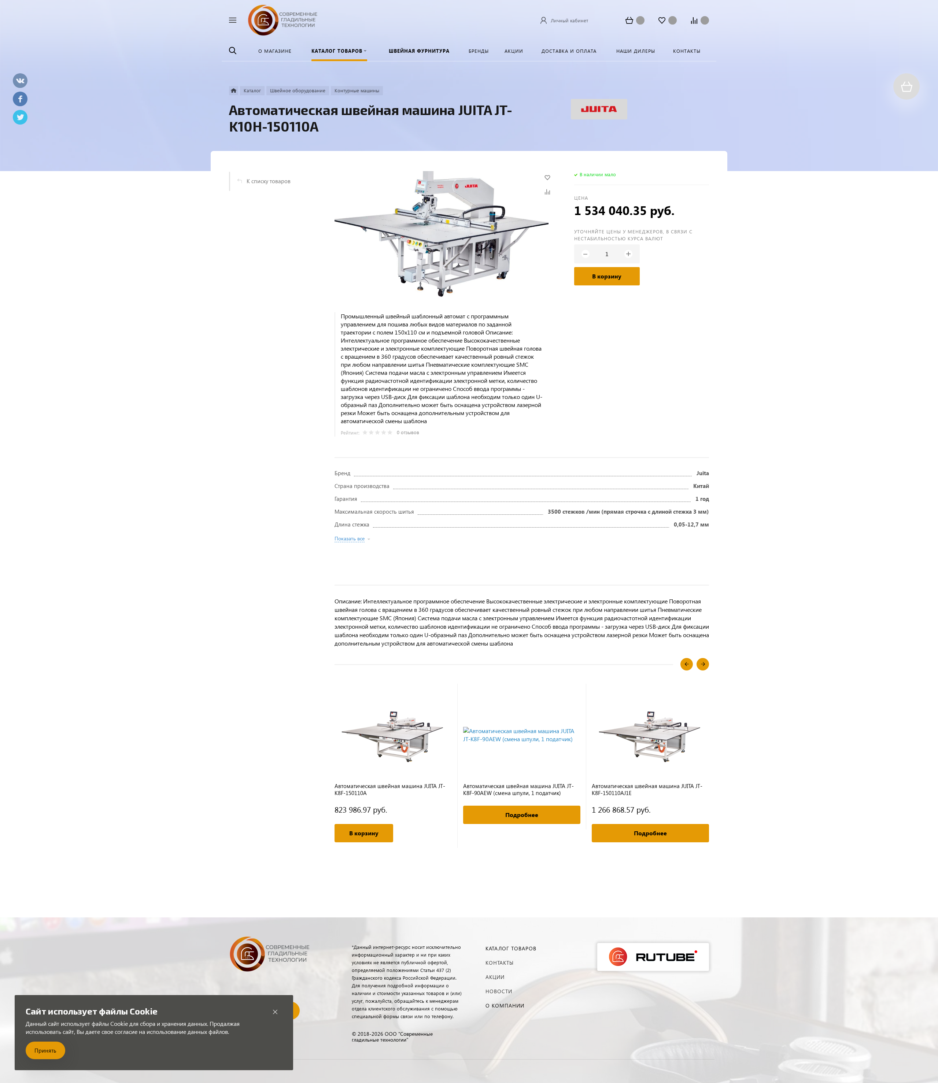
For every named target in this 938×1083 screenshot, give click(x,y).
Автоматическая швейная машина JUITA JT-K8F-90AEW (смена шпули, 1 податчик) (518, 789)
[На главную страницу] (282, 19)
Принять (45, 1050)
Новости (498, 991)
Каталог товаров (510, 948)
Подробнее (521, 814)
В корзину (606, 276)
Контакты (499, 962)
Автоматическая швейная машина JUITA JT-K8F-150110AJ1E (647, 789)
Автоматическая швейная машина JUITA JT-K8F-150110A (390, 789)
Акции (495, 976)
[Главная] (233, 90)
